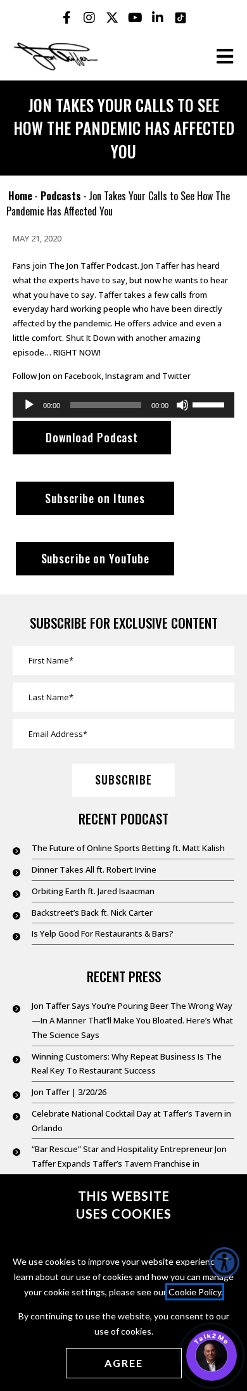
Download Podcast (92, 437)
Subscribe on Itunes (95, 498)
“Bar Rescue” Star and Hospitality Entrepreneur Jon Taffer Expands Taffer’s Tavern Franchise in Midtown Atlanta (129, 1163)
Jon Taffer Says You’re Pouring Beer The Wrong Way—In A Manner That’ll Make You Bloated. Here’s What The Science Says (132, 1020)
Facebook (83, 375)
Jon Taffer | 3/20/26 (69, 1092)
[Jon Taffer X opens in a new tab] (112, 17)
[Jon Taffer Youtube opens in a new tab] (135, 17)
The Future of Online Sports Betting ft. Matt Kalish (128, 848)
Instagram (124, 375)
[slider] (210, 403)
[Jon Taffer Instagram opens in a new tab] (89, 17)
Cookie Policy (194, 1291)
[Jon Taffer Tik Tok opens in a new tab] (180, 17)
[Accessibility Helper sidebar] (224, 1262)
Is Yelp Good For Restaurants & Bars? (103, 933)
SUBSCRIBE (123, 779)
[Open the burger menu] (224, 56)
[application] (123, 405)
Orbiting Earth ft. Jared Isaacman (93, 891)
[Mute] (182, 405)
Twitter (176, 375)
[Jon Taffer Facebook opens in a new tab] (66, 17)
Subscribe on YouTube (95, 558)
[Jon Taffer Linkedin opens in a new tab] (157, 17)
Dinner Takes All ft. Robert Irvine (94, 869)
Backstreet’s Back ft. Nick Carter (92, 912)
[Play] (29, 405)
